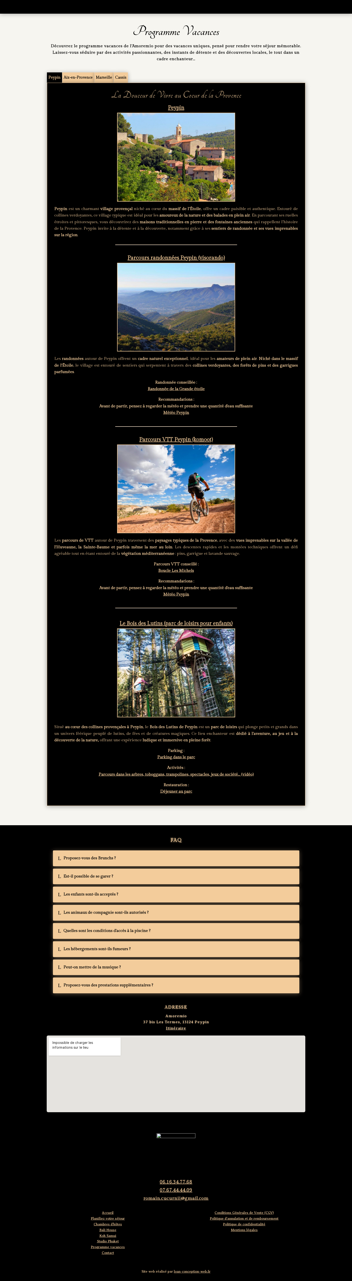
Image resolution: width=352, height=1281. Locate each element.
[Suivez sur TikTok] (189, 1124)
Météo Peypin (176, 412)
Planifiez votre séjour (134, 6)
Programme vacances (218, 6)
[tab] (54, 77)
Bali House (107, 1230)
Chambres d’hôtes (176, 6)
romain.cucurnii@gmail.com (176, 1198)
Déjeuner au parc (176, 791)
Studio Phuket (108, 1241)
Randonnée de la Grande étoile (176, 388)
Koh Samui (107, 1236)
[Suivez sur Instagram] (176, 1124)
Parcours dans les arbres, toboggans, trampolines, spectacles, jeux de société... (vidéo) (176, 774)
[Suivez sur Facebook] (162, 1124)
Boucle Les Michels (176, 570)
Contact (250, 6)
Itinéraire (176, 1028)
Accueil (101, 6)
